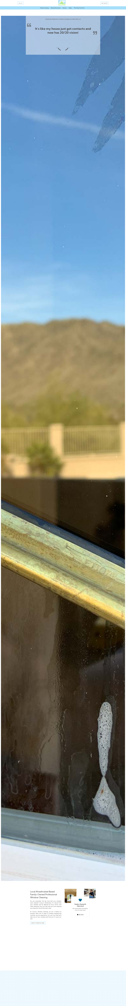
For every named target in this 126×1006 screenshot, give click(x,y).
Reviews (65, 8)
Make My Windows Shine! (37, 923)
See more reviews (63, 960)
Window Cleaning (44, 8)
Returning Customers (79, 8)
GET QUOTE (104, 3)
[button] (77, 914)
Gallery (70, 8)
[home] (61, 3)
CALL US (20, 3)
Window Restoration (56, 8)
